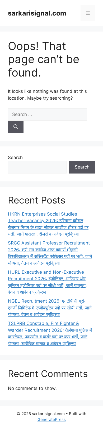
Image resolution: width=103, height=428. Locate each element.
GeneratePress (52, 419)
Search (15, 157)
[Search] (16, 127)
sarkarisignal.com (37, 13)
